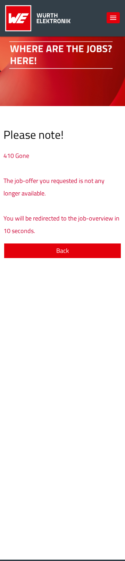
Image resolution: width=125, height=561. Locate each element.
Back (62, 250)
